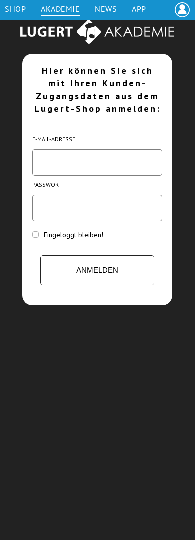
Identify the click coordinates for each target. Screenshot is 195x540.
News (106, 9)
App (139, 9)
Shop (15, 9)
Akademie (60, 9)
